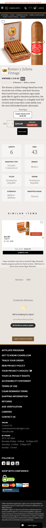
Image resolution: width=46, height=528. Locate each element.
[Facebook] (3, 463)
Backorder (22, 132)
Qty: (5, 124)
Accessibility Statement (16, 380)
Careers (7, 411)
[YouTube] (17, 463)
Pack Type (23, 110)
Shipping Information (15, 396)
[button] (31, 525)
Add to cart (23, 252)
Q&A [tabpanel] (29, 279)
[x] (13, 463)
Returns (7, 401)
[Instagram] (8, 463)
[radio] (23, 115)
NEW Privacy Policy (13, 365)
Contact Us (7, 425)
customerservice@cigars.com (15, 428)
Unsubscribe (8, 431)
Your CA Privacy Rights (16, 375)
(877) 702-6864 (8, 438)
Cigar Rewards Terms (15, 391)
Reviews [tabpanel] (19, 279)
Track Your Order (13, 360)
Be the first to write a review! (23, 325)
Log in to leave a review (23, 339)
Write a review (29, 82)
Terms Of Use (9, 386)
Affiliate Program (13, 350)
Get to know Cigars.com (16, 355)
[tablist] (23, 279)
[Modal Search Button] (25, 8)
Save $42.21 (36, 234)
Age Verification (12, 406)
